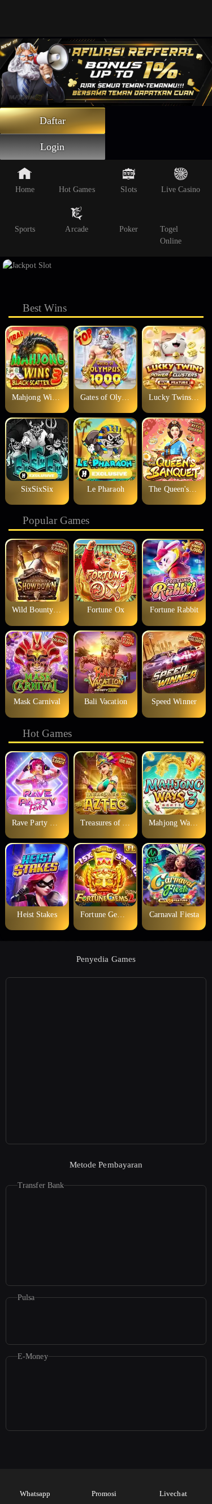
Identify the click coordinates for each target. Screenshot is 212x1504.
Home (24, 189)
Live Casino (180, 189)
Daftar (53, 120)
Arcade (76, 229)
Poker (129, 229)
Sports (25, 229)
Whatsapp (35, 1493)
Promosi (104, 1493)
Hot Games (77, 189)
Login (52, 146)
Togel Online (171, 235)
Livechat (173, 1493)
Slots (128, 189)
